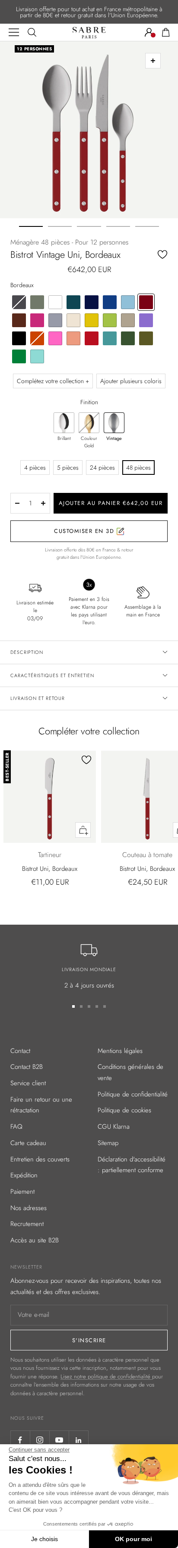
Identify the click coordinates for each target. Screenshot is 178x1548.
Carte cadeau (28, 1143)
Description (26, 652)
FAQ (16, 1126)
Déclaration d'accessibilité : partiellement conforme (131, 1165)
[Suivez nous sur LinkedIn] (78, 1440)
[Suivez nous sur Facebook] (20, 1440)
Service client (28, 1083)
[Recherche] (32, 32)
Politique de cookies (124, 1110)
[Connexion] (149, 32)
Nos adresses (28, 1208)
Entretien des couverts (40, 1159)
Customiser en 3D (85, 531)
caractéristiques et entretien (52, 675)
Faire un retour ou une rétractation (41, 1105)
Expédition (24, 1175)
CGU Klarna (114, 1126)
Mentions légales (120, 1051)
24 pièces (102, 467)
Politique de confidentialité (133, 1094)
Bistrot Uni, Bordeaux (49, 868)
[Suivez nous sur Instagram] (39, 1440)
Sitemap (108, 1143)
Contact (20, 1051)
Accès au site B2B (34, 1240)
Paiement (22, 1191)
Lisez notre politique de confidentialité (106, 1376)
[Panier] (166, 32)
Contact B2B (26, 1066)
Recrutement (27, 1224)
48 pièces (138, 467)
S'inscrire (89, 1340)
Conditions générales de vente (130, 1072)
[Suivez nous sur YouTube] (59, 1440)
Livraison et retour (37, 698)
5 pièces (68, 467)
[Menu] (14, 32)
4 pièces (35, 467)
